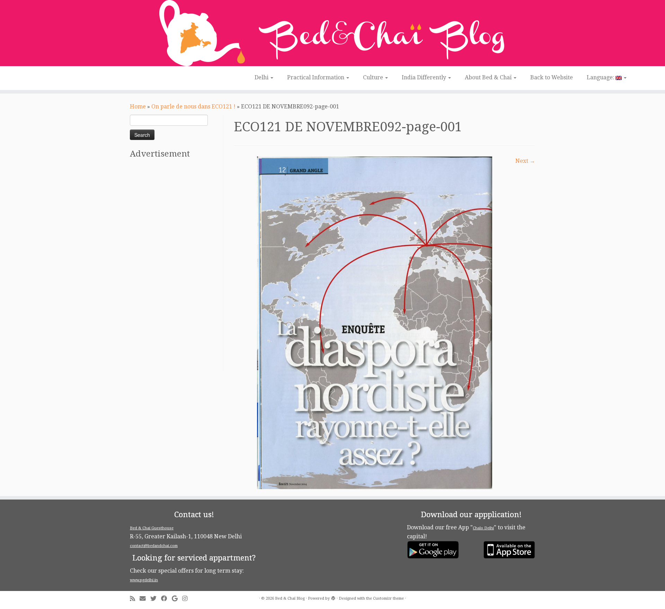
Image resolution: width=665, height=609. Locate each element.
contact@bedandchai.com (154, 546)
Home (138, 106)
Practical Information (316, 77)
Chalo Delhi (483, 528)
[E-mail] (145, 598)
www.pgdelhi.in (144, 580)
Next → (525, 161)
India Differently (424, 77)
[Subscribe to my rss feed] (135, 598)
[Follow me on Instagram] (187, 598)
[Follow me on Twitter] (155, 598)
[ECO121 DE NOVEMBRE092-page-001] (374, 322)
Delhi (262, 77)
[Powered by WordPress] (333, 597)
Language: (601, 77)
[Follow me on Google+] (177, 598)
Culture (373, 77)
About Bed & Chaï (489, 77)
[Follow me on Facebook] (166, 598)
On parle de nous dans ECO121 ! (193, 106)
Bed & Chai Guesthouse (152, 528)
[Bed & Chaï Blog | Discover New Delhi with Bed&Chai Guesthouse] (332, 33)
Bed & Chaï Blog (290, 598)
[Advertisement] (175, 268)
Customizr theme (388, 598)
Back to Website (551, 77)
